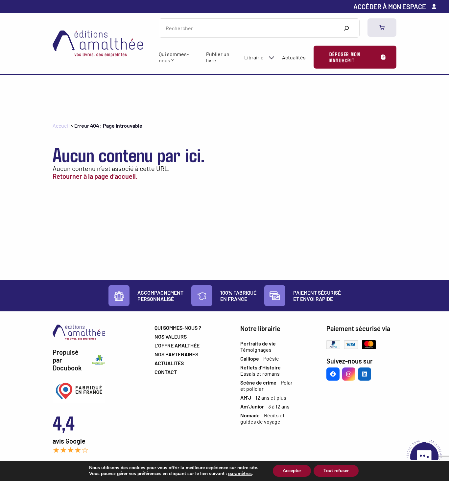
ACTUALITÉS (169, 363)
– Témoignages (259, 346)
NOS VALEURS (170, 336)
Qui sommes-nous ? (174, 57)
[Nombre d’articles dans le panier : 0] (381, 27)
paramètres (240, 474)
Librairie (254, 57)
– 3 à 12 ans (265, 406)
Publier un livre (217, 57)
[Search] (346, 28)
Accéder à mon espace (389, 6)
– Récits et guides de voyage (262, 418)
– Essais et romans (262, 370)
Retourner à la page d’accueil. (95, 176)
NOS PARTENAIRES (176, 354)
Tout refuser (336, 471)
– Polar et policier (266, 385)
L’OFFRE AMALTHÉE (177, 345)
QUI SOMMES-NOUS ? (177, 327)
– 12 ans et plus (263, 397)
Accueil (61, 125)
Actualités (294, 57)
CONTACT (165, 372)
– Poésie (259, 358)
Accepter (292, 471)
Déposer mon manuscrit (345, 57)
